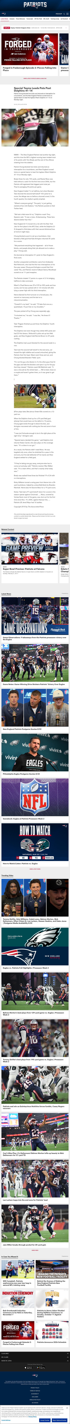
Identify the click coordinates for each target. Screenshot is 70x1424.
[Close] (67, 1408)
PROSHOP (59, 14)
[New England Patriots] (35, 1376)
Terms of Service (35, 1390)
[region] (35, 1414)
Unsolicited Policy (35, 1399)
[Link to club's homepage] (3, 13)
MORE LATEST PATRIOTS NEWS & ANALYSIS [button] (35, 78)
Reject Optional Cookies (59, 1420)
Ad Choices (35, 1402)
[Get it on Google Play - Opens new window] (41, 1368)
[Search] (64, 14)
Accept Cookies (44, 1420)
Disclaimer (35, 1396)
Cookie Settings (5, 1420)
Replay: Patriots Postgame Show (20, 28)
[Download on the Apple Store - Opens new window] (28, 1367)
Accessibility (35, 1393)
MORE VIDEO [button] (35, 1250)
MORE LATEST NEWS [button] (35, 869)
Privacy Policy (35, 1387)
